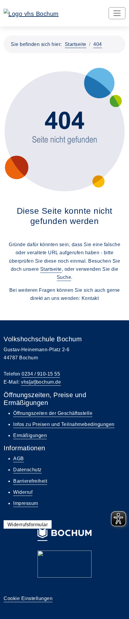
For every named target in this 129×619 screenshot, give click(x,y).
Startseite (75, 44)
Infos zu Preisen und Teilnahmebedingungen (64, 424)
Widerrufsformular (28, 524)
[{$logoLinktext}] (31, 13)
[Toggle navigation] (117, 13)
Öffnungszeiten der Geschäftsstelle (52, 413)
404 (97, 44)
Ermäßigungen (30, 435)
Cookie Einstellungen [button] (28, 598)
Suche (64, 277)
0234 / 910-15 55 (41, 373)
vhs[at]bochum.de (41, 382)
